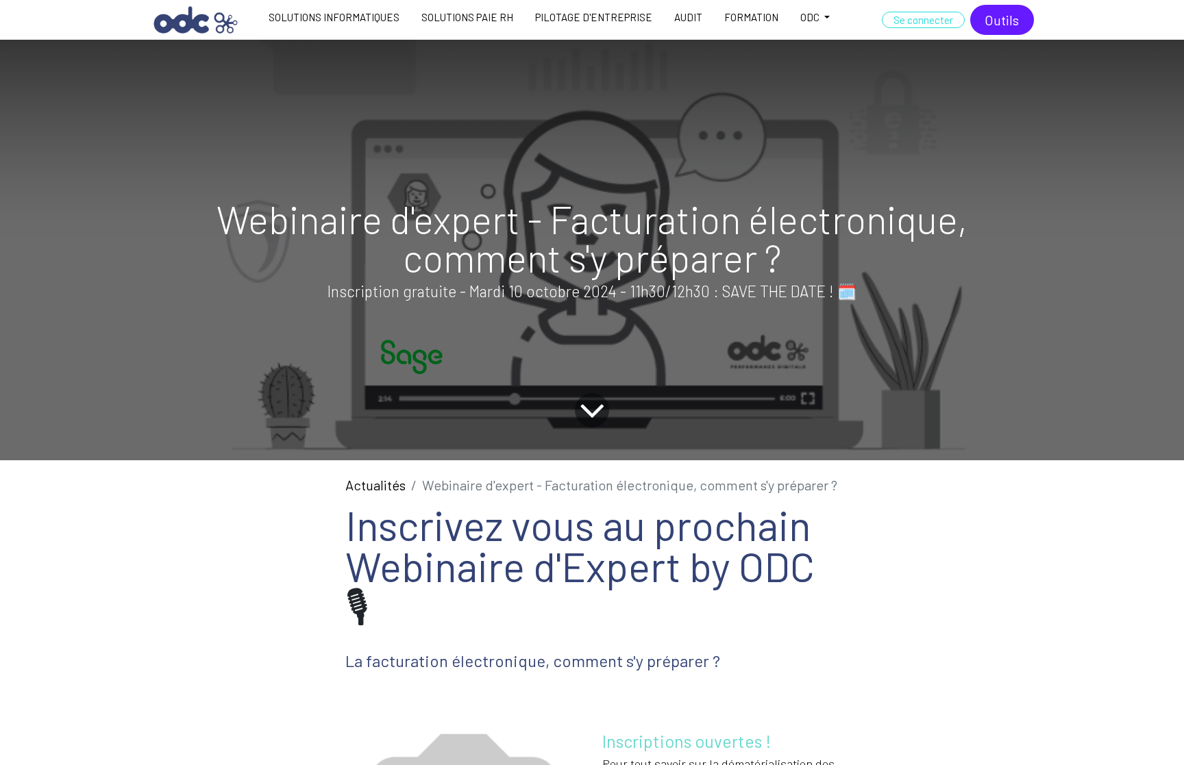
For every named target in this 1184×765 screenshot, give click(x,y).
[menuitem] (334, 20)
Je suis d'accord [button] (993, 731)
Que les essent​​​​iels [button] (908, 731)
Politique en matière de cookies (209, 747)
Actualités (375, 485)
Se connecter (923, 20)
